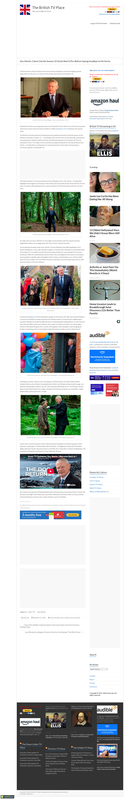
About (92, 679)
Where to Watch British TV (99, 492)
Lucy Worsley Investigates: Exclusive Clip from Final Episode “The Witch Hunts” (54, 632)
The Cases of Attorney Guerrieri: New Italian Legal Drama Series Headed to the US (56, 771)
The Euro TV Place (56, 748)
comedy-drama (69, 617)
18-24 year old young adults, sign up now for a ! (108, 739)
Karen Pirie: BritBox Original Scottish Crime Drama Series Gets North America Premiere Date (49, 626)
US (95, 373)
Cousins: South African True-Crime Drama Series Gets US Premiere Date (82, 763)
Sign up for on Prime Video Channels (57, 736)
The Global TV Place (83, 747)
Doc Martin (41, 612)
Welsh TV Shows (95, 488)
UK (107, 118)
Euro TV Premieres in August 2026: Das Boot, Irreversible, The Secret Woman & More (57, 756)
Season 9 (32, 317)
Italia (115, 370)
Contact (92, 676)
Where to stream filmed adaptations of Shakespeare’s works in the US (82, 707)
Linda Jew (26, 617)
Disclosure (93, 687)
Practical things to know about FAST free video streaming (108, 761)
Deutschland (100, 370)
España (92, 370)
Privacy (92, 683)
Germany (93, 118)
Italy (98, 118)
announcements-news (57, 617)
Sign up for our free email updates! (110, 14)
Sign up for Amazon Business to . (108, 768)
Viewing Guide (115, 23)
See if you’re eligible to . (82, 735)
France (110, 116)
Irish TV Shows (95, 481)
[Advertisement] (70, 41)
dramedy (77, 617)
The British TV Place (48, 7)
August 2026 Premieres (99, 23)
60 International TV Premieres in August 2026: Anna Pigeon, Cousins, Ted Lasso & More (82, 755)
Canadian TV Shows (97, 477)
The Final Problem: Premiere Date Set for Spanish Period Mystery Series (56, 764)
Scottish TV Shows (96, 484)
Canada (114, 368)
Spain (102, 118)
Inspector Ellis (50, 708)
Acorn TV (62, 129)
